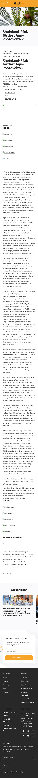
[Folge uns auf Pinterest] (23, 736)
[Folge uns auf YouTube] (28, 736)
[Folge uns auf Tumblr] (33, 736)
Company (6, 685)
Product (5, 681)
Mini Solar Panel (26, 689)
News (4, 689)
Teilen (5, 578)
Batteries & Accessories (25, 694)
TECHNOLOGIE (10, 96)
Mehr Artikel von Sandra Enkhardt (14, 562)
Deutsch (6, 766)
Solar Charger (25, 685)
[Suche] (7, 3)
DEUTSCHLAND (10, 99)
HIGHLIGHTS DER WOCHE (14, 89)
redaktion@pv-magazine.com (15, 498)
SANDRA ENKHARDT (21, 87)
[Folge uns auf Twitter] (28, 731)
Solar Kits (24, 677)
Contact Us (6, 692)
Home (5, 677)
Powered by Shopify (17, 772)
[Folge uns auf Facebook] (23, 731)
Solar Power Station (27, 703)
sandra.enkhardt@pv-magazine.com (14, 564)
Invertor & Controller (28, 699)
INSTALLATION (10, 93)
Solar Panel (24, 681)
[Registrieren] (32, 757)
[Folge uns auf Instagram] (33, 731)
